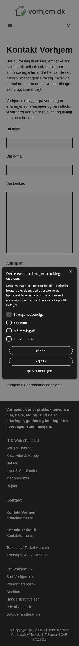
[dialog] (39, 323)
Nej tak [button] (41, 361)
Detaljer (11, 305)
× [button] (70, 272)
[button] (39, 371)
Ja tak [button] (41, 351)
